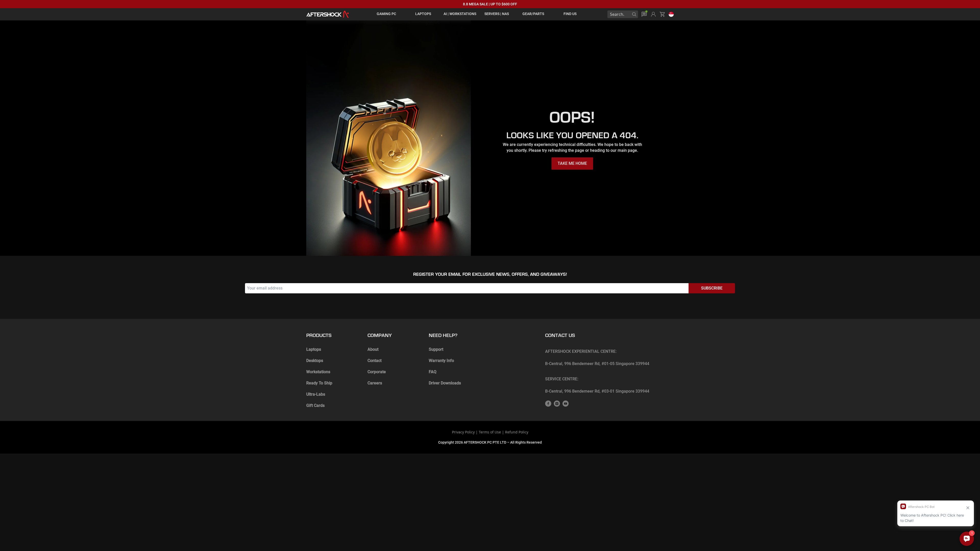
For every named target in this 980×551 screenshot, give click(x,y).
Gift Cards (315, 405)
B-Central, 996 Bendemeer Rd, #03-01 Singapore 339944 (597, 391)
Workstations (318, 371)
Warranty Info (441, 360)
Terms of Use (490, 432)
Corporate (377, 371)
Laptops (313, 349)
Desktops (314, 360)
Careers (375, 383)
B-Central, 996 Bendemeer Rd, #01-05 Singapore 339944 (597, 363)
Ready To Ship (319, 383)
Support (436, 349)
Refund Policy (516, 432)
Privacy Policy (463, 432)
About (373, 349)
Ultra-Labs (315, 394)
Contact (375, 360)
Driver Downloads (445, 383)
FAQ (432, 371)
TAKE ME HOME (572, 163)
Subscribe (711, 288)
